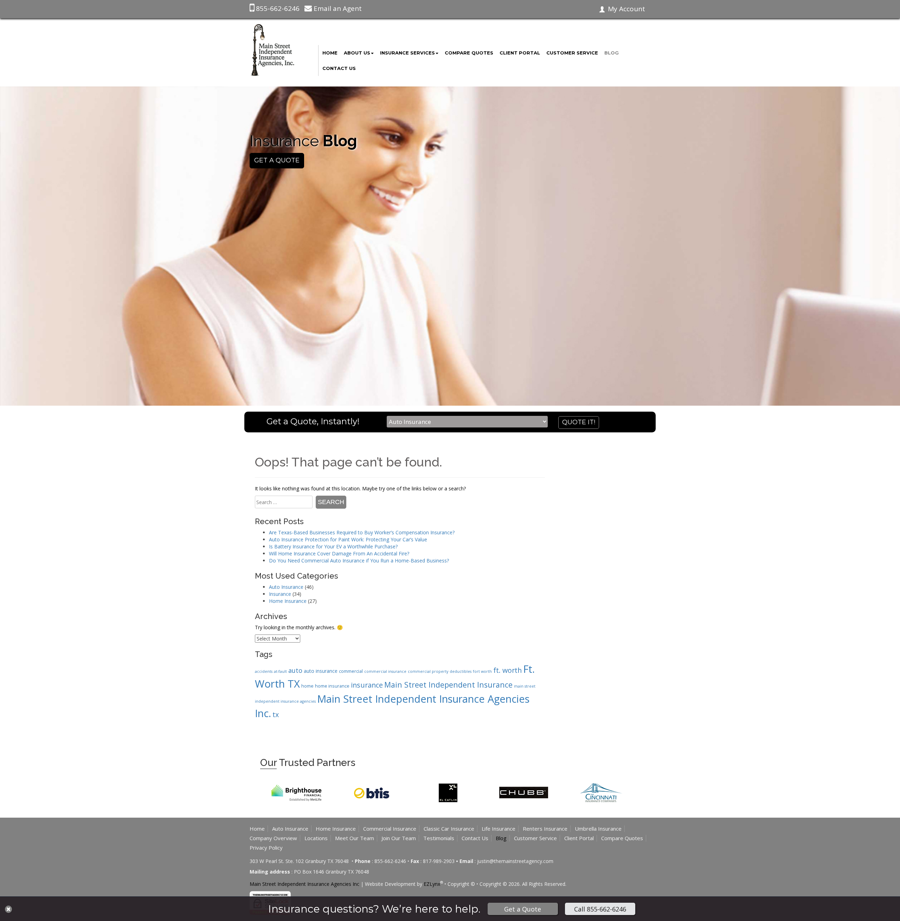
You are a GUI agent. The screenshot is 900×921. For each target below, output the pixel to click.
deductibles (460, 671)
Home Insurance (288, 601)
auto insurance (321, 671)
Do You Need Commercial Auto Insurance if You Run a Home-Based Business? (359, 560)
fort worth (482, 671)
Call (600, 909)
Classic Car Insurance (449, 828)
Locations (316, 838)
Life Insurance (498, 828)
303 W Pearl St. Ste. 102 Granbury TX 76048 (300, 861)
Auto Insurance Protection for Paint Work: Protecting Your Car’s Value (348, 539)
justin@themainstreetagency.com (515, 861)
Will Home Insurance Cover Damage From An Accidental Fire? (339, 553)
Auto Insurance (286, 587)
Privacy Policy (266, 847)
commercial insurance (385, 671)
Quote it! (578, 422)
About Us (357, 53)
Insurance (280, 594)
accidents (263, 671)
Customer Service (572, 53)
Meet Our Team (354, 838)
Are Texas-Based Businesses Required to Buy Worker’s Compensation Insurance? (362, 532)
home (307, 686)
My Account (626, 8)
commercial (351, 671)
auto (295, 670)
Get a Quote (522, 909)
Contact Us (339, 68)
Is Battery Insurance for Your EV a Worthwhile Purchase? (333, 546)
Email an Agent (338, 8)
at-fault (280, 671)
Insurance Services (407, 53)
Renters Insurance (545, 828)
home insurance (332, 686)
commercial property (428, 671)
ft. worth (507, 670)
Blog (611, 53)
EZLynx (432, 884)
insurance (367, 685)
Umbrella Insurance (598, 828)
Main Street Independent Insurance (448, 685)
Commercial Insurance (389, 828)
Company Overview (273, 838)
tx (275, 714)
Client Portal (520, 53)
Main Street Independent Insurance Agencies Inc (304, 884)
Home (330, 53)
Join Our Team (398, 838)
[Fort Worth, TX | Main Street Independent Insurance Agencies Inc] (272, 49)
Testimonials (438, 838)
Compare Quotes (469, 53)
